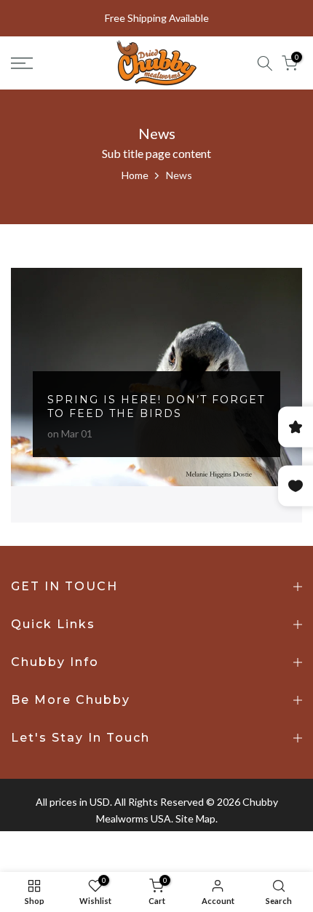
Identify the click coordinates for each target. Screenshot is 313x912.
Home (135, 175)
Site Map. (196, 818)
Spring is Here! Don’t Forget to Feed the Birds (156, 407)
